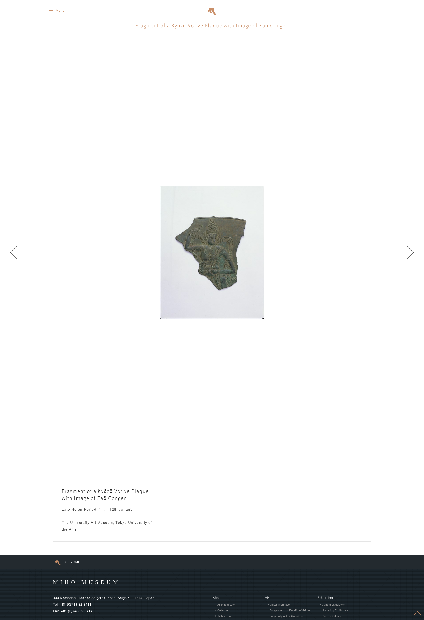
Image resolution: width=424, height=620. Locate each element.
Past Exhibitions (331, 616)
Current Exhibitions (333, 604)
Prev (13, 252)
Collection (223, 610)
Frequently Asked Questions (286, 616)
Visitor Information (280, 604)
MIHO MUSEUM (86, 582)
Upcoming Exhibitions (335, 610)
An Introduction (226, 604)
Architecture (224, 616)
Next (410, 252)
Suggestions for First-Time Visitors (290, 610)
